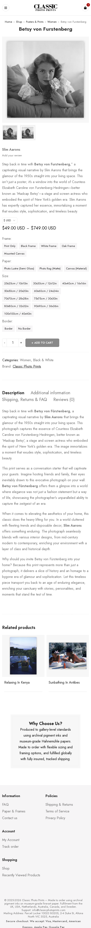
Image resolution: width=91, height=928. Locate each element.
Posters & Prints (34, 22)
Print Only (9, 246)
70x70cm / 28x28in (16, 299)
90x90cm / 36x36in (46, 306)
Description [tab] (13, 393)
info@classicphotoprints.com (48, 910)
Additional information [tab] (50, 393)
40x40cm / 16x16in (74, 283)
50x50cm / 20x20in (16, 291)
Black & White (43, 360)
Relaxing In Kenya (17, 682)
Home (8, 22)
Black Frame (28, 246)
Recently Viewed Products (21, 875)
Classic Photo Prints (27, 366)
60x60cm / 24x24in (46, 291)
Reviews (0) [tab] (63, 399)
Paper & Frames (13, 811)
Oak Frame (68, 246)
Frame (6, 238)
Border (7, 321)
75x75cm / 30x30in (46, 299)
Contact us (9, 818)
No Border (24, 329)
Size (5, 276)
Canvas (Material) (76, 268)
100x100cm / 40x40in (18, 314)
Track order (10, 846)
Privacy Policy (55, 818)
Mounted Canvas (14, 254)
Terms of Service (57, 811)
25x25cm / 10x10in (16, 283)
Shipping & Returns (59, 804)
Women (52, 22)
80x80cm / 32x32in (16, 306)
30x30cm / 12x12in (45, 283)
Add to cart (43, 343)
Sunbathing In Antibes (64, 682)
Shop (19, 22)
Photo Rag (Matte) (50, 268)
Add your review (12, 155)
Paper (6, 261)
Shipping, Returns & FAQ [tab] (24, 399)
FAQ (5, 804)
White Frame (48, 246)
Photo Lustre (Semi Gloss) (19, 268)
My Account (10, 839)
